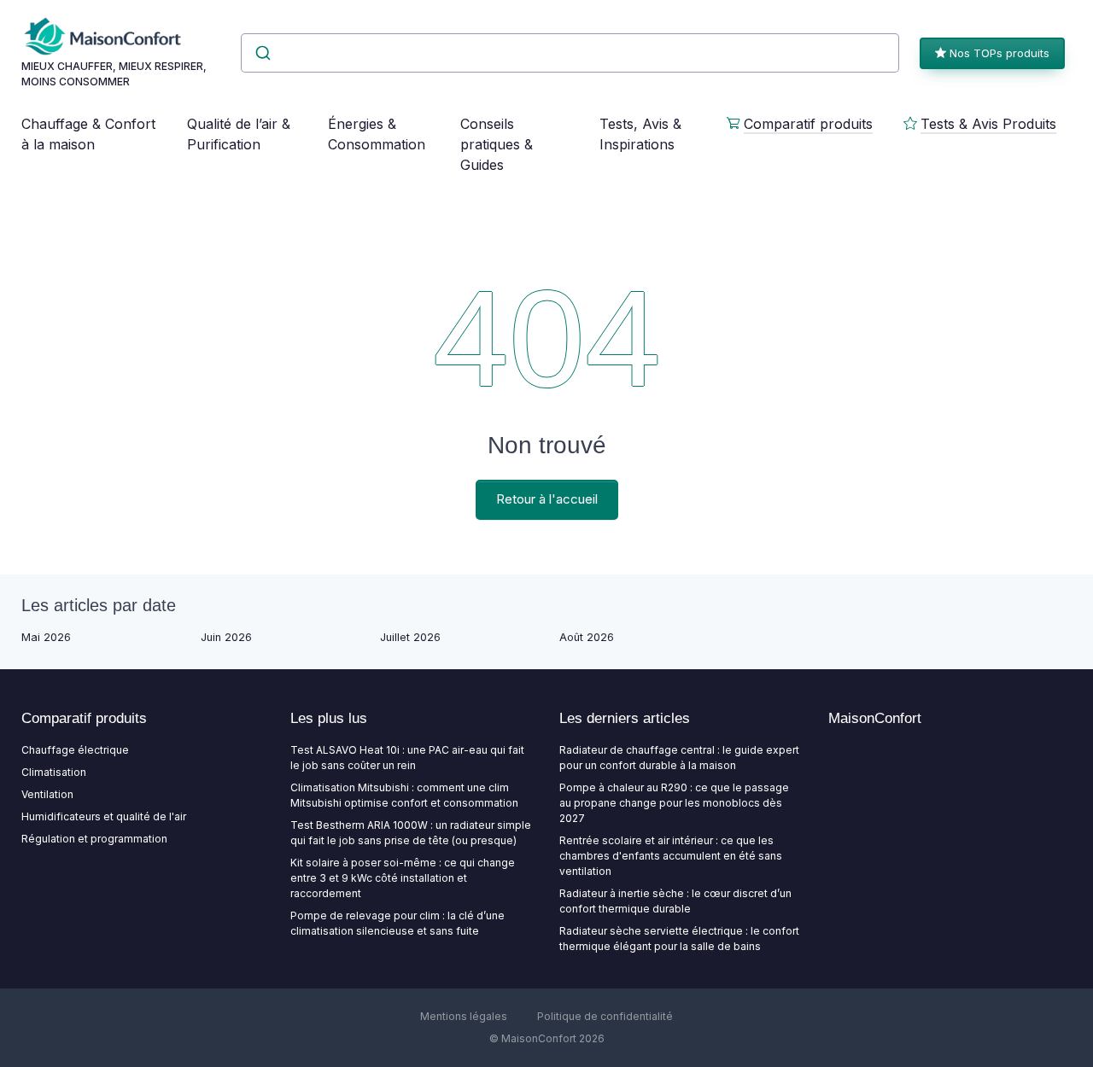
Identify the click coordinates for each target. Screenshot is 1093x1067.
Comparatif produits (808, 123)
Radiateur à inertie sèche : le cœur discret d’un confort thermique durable (675, 901)
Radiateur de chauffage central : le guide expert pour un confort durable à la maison (679, 757)
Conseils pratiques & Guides (496, 144)
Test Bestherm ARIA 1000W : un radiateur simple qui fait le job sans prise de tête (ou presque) (410, 833)
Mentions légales (463, 1016)
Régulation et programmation (94, 838)
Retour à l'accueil (547, 499)
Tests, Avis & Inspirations (640, 134)
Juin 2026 (226, 637)
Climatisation (53, 772)
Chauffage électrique (75, 749)
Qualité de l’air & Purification (238, 134)
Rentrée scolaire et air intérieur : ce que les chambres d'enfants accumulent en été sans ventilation (670, 856)
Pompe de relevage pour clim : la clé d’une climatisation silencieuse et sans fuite (397, 923)
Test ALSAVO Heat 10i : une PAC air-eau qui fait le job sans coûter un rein (407, 757)
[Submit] (262, 53)
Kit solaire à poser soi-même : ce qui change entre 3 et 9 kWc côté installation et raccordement (402, 878)
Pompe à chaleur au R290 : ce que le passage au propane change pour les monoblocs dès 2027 (674, 803)
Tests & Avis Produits (988, 123)
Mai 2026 (46, 637)
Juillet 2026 (410, 637)
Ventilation (47, 794)
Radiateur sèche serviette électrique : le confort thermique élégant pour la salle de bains (679, 938)
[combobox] (570, 53)
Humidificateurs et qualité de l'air (103, 816)
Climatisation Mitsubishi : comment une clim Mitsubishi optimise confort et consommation (404, 795)
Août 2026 (586, 637)
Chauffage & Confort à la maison (88, 134)
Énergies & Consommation (376, 134)
